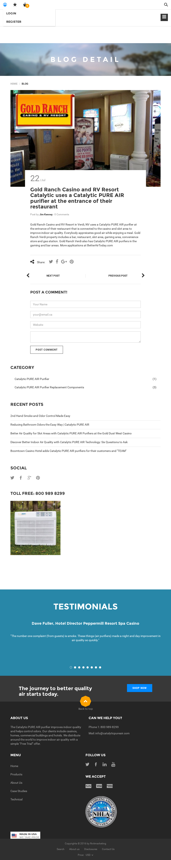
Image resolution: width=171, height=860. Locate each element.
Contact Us (108, 849)
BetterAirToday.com (100, 245)
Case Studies (18, 791)
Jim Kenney (46, 214)
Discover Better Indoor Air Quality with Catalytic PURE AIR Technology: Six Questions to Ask (69, 442)
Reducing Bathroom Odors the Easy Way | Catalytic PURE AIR (49, 424)
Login (11, 13)
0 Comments (61, 214)
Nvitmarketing (98, 843)
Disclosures (90, 849)
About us (74, 849)
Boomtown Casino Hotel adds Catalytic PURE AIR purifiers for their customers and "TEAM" (68, 451)
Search (60, 849)
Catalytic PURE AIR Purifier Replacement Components (85, 387)
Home (14, 83)
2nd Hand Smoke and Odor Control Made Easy (40, 415)
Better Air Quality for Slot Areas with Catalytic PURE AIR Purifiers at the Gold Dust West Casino (71, 433)
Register (13, 22)
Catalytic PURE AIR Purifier (85, 379)
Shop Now (139, 688)
